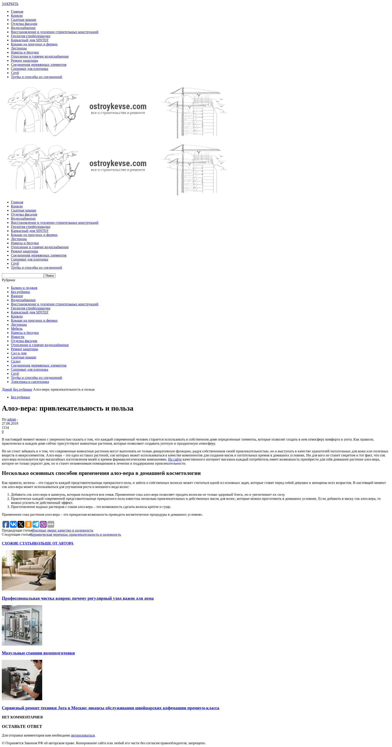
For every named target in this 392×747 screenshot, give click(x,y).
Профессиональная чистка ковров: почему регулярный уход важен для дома (78, 598)
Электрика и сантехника (30, 382)
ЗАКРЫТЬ (10, 4)
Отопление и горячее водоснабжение (40, 56)
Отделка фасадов (24, 24)
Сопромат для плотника (29, 69)
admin (11, 419)
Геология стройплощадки (30, 36)
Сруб (15, 73)
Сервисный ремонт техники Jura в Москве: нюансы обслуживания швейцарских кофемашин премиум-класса (110, 707)
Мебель (16, 328)
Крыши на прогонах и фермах (34, 44)
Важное (17, 296)
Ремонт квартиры (24, 60)
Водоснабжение (23, 28)
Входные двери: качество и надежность (62, 530)
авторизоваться (83, 735)
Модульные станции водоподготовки (38, 653)
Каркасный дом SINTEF (30, 40)
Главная (17, 11)
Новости (17, 337)
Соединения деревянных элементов (38, 65)
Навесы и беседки (25, 52)
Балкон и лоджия (24, 288)
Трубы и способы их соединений (36, 77)
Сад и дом (19, 353)
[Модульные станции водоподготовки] (22, 644)
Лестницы (19, 48)
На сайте (175, 459)
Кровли (17, 15)
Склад (15, 361)
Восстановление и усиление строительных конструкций (54, 32)
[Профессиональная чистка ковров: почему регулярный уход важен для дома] (29, 589)
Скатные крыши (23, 20)
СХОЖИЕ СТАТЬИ (18, 543)
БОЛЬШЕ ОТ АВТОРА (54, 543)
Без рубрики (20, 292)
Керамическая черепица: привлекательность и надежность (75, 534)
